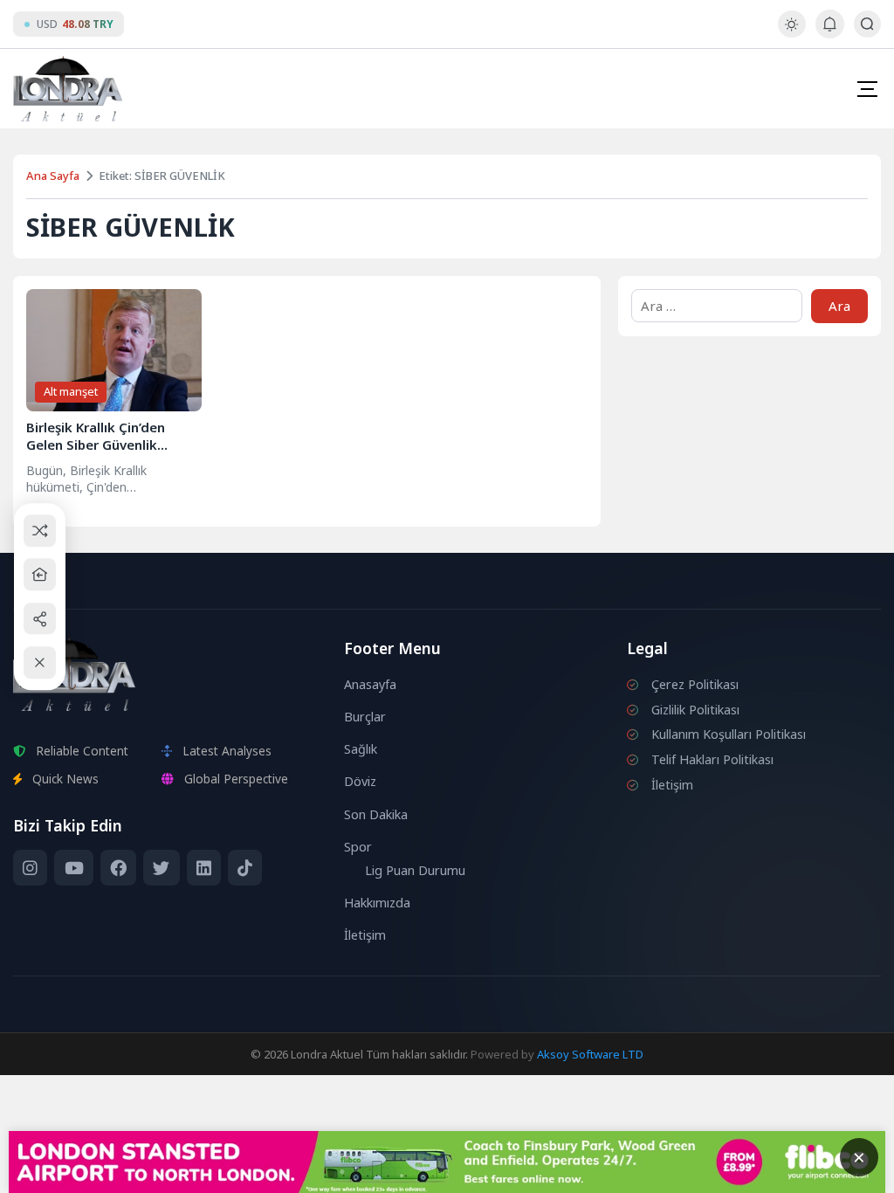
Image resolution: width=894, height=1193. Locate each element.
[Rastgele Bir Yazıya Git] (40, 530)
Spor (358, 846)
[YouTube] (73, 868)
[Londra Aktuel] (67, 88)
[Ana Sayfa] (40, 574)
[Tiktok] (245, 868)
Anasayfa (370, 684)
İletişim (365, 935)
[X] (161, 868)
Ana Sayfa (52, 175)
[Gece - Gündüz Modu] (791, 32)
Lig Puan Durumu (415, 870)
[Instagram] (30, 868)
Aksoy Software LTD (590, 1054)
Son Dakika (376, 814)
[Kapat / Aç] (40, 662)
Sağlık (360, 749)
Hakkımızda (377, 902)
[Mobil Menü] (867, 89)
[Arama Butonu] (867, 24)
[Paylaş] (40, 619)
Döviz (360, 781)
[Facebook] (118, 868)
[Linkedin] (204, 868)
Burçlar (365, 716)
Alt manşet (71, 391)
